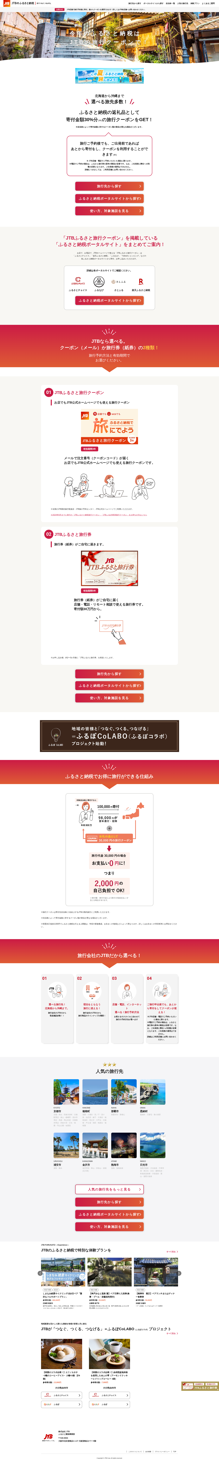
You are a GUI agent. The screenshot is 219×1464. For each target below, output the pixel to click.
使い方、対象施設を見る (109, 211)
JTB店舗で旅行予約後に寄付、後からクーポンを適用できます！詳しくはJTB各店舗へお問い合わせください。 (106, 9)
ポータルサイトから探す (153, 3)
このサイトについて (135, 1451)
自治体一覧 (170, 3)
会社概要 (148, 1451)
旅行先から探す (134, 3)
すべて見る (171, 1252)
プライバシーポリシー (162, 1451)
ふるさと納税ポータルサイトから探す (109, 198)
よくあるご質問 (208, 3)
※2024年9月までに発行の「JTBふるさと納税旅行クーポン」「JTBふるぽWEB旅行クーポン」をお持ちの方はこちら (99, 515)
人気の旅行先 (182, 3)
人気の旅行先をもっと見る (109, 1189)
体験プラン (195, 3)
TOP (174, 1451)
